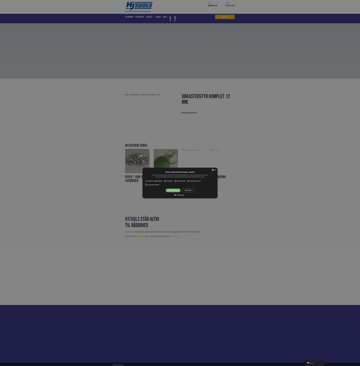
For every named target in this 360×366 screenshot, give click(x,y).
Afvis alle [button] (188, 190)
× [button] (215, 170)
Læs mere (201, 177)
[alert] (180, 183)
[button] (180, 195)
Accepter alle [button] (173, 190)
